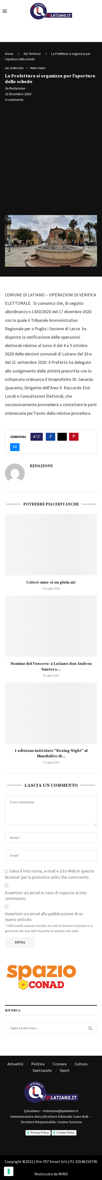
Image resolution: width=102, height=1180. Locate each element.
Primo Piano (38, 68)
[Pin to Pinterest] (73, 437)
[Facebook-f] (44, 1140)
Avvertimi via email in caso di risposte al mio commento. (46, 895)
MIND (63, 1173)
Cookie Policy (65, 1132)
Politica (38, 1063)
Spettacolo (42, 1070)
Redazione (17, 88)
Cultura (81, 1063)
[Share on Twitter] (62, 437)
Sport (65, 1070)
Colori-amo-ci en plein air (51, 582)
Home (9, 54)
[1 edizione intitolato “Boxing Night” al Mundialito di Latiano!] (51, 713)
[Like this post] (38, 437)
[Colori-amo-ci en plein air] (51, 544)
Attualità (15, 1063)
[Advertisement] (51, 159)
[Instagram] (58, 1140)
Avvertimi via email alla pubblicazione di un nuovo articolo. (44, 916)
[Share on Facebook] (50, 437)
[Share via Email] (15, 447)
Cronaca (60, 1063)
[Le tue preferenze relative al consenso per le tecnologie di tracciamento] (8, 1171)
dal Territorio (32, 54)
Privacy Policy (39, 1132)
